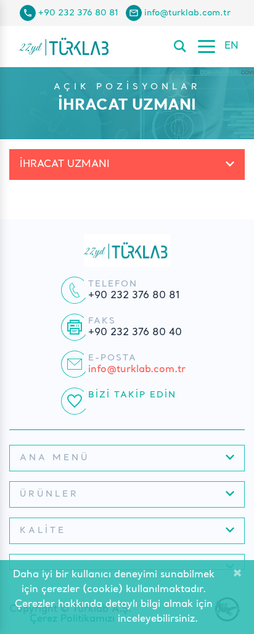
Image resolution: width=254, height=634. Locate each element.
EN (231, 46)
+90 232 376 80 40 (135, 333)
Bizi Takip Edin (132, 395)
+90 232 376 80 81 (78, 13)
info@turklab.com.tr (187, 13)
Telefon (112, 284)
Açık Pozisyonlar (127, 87)
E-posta (112, 358)
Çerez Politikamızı (72, 619)
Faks (102, 321)
